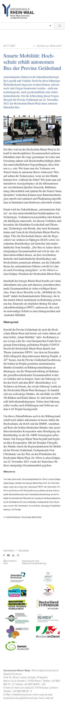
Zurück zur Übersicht (49, 46)
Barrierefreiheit (10, 562)
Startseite (8, 550)
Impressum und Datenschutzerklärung (34, 562)
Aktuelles (24, 550)
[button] (27, 26)
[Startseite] (19, 11)
